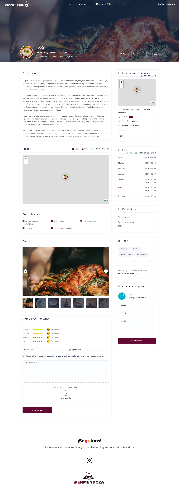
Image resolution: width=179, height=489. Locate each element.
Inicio (70, 4)
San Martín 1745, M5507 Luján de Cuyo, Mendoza (59, 57)
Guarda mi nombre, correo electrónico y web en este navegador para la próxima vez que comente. (64, 356)
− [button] (26, 161)
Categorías (84, 4)
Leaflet (106, 200)
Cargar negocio (166, 4)
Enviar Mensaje (137, 341)
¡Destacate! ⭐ (103, 4)
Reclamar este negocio (128, 273)
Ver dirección (150, 76)
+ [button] (26, 158)
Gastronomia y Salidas (45, 53)
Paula (131, 294)
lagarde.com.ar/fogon (130, 125)
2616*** (65, 53)
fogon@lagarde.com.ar (131, 121)
